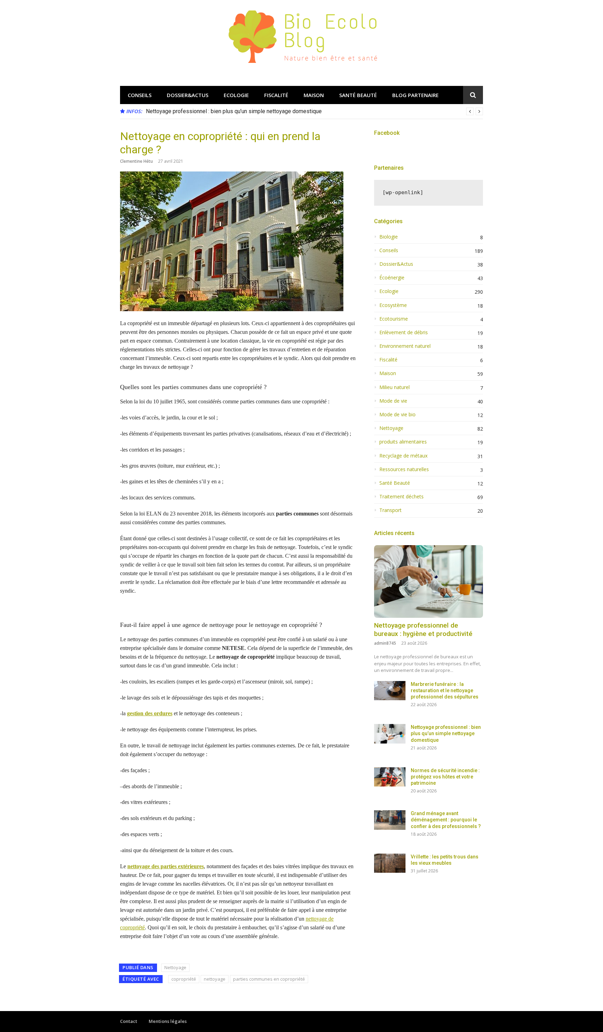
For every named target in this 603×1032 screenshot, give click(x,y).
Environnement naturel (405, 346)
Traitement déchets (401, 496)
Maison (314, 95)
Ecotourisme (393, 319)
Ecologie (236, 95)
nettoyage (214, 979)
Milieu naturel (394, 387)
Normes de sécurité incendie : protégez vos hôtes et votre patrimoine (445, 777)
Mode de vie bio (397, 414)
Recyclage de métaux (403, 456)
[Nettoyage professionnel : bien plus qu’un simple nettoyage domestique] (389, 733)
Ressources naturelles (404, 469)
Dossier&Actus (187, 95)
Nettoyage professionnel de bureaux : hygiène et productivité (423, 629)
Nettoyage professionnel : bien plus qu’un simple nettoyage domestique (234, 111)
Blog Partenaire (415, 95)
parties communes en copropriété (269, 979)
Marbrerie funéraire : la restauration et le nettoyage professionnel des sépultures (444, 690)
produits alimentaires (403, 442)
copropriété (183, 979)
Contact (128, 1021)
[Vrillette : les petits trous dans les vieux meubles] (389, 863)
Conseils (139, 95)
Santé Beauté (358, 95)
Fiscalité (276, 95)
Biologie (388, 237)
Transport (390, 510)
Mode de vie (393, 401)
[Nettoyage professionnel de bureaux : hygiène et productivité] (428, 581)
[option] (314, 111)
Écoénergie (391, 278)
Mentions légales (168, 1021)
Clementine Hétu (136, 161)
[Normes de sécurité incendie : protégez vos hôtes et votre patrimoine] (389, 776)
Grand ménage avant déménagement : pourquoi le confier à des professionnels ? (446, 820)
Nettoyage (175, 967)
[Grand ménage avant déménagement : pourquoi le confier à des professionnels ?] (389, 819)
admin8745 (385, 643)
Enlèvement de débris (403, 332)
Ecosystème (393, 305)
